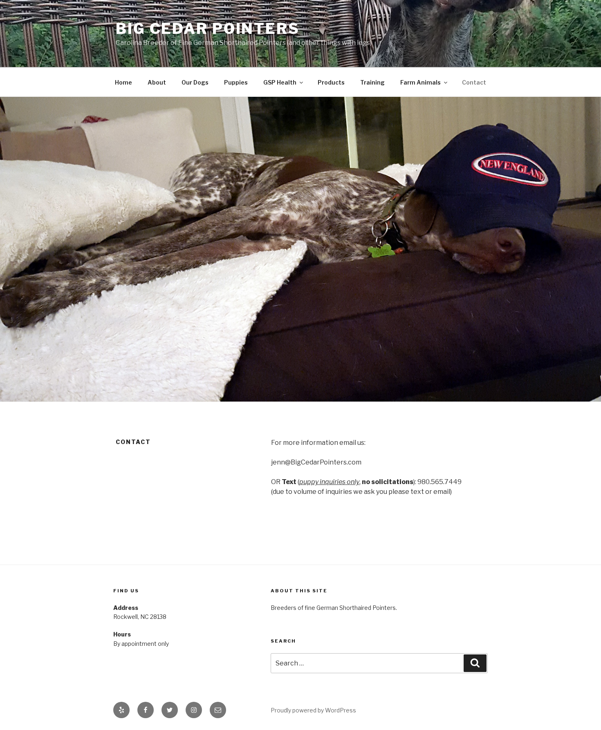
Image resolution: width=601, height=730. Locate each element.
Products (331, 82)
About (157, 82)
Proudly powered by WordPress (313, 710)
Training (372, 82)
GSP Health (279, 82)
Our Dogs (195, 82)
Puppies (236, 82)
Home (123, 82)
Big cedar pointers (208, 29)
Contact (474, 82)
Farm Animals (420, 82)
